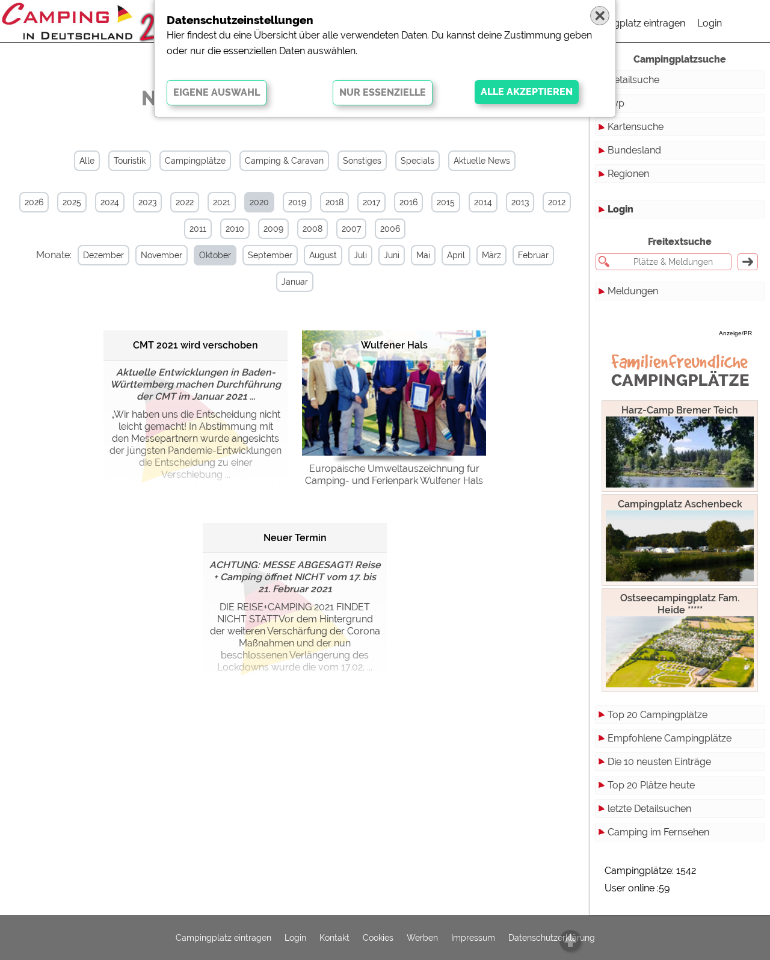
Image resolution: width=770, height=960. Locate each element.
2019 (297, 202)
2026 (34, 202)
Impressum (473, 938)
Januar (295, 281)
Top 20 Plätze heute (651, 785)
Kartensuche (636, 126)
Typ (616, 103)
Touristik (130, 161)
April (456, 255)
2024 (109, 202)
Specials (417, 161)
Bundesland (634, 150)
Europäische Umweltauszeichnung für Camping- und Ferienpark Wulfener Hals (394, 474)
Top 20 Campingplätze (657, 714)
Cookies (378, 938)
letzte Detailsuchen (649, 808)
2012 (556, 202)
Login (709, 23)
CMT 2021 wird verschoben (195, 345)
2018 (334, 202)
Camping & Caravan (284, 161)
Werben (422, 938)
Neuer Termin (295, 537)
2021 (221, 202)
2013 (520, 202)
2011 (197, 229)
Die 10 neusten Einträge (659, 761)
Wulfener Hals (394, 345)
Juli (360, 255)
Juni (391, 255)
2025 (72, 202)
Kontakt (334, 938)
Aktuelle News (482, 161)
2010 (235, 229)
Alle (86, 161)
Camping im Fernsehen (658, 832)
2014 (483, 202)
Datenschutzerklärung (551, 938)
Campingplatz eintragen (632, 23)
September (270, 255)
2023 (147, 202)
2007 (351, 229)
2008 (312, 229)
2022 (185, 202)
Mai (423, 255)
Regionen (628, 173)
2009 (273, 229)
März (491, 255)
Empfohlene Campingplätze (670, 738)
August (323, 255)
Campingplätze (195, 161)
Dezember (103, 255)
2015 (446, 202)
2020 (259, 202)
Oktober (215, 255)
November (161, 255)
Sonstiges (362, 161)
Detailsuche (633, 79)
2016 (408, 202)
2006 (390, 229)
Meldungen (633, 291)
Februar (533, 255)
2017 (371, 202)
